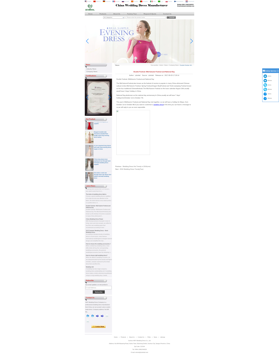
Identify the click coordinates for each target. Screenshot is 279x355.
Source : (145, 75)
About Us (116, 14)
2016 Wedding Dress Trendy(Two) (131, 169)
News (166, 65)
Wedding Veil (90, 264)
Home (90, 14)
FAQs (149, 337)
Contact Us (167, 14)
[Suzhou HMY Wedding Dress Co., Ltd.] (90, 10)
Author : (132, 75)
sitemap (162, 337)
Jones (269, 85)
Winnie (269, 89)
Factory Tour (132, 14)
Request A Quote (150, 14)
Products (103, 14)
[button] (191, 41)
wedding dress (159, 104)
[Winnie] (87, 316)
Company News (91, 71)
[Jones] (92, 316)
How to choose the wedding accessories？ (98, 241)
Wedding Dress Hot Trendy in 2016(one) (137, 166)
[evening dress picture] (139, 62)
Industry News (91, 69)
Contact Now (98, 326)
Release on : (160, 75)
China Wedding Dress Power (94, 216)
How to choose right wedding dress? (96, 252)
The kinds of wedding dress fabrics (96, 191)
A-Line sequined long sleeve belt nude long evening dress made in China (102, 144)
